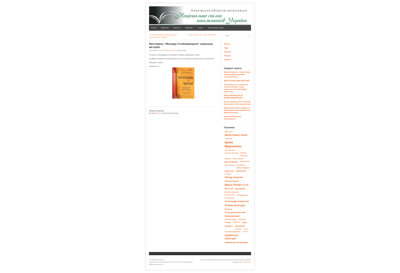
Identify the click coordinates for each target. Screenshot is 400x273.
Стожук (228, 222)
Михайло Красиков (232, 192)
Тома (244, 222)
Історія (201, 28)
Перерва (228, 209)
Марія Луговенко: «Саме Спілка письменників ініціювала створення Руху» (237, 74)
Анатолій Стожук (230, 150)
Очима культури (235, 205)
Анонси (227, 44)
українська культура (231, 237)
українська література (236, 242)
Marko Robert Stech (236, 135)
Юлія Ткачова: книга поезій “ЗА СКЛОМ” (202, 35)
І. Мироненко (228, 138)
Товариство (165, 28)
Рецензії (227, 56)
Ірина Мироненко (233, 144)
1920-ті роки (229, 131)
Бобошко (244, 153)
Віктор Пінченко (245, 161)
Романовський (232, 216)
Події (226, 48)
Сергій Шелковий (230, 219)
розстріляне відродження (233, 231)
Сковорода (242, 219)
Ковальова (241, 171)
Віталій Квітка (241, 165)
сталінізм (245, 231)
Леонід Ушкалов (234, 177)
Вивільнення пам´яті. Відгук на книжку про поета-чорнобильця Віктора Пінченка (237, 110)
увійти (159, 113)
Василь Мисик (238, 159)
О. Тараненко (229, 198)
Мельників (229, 188)
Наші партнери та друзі (215, 28)
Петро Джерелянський (235, 212)
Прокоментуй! (171, 50)
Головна (154, 28)
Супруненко (236, 222)
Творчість (177, 28)
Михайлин (240, 189)
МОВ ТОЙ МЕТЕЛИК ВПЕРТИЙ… (237, 81)
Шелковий (240, 226)
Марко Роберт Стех (237, 184)
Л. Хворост (228, 174)
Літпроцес (189, 28)
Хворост (229, 226)
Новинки (227, 52)
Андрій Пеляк (247, 262)
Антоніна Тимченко (232, 153)
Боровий (244, 155)
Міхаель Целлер (230, 194)
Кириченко (229, 171)
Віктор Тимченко (230, 165)
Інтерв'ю (227, 59)
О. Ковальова (242, 195)
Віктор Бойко (231, 162)
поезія (246, 229)
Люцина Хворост (232, 181)
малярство (238, 229)
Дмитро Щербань (243, 168)
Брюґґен (228, 159)
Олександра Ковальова (237, 201)
